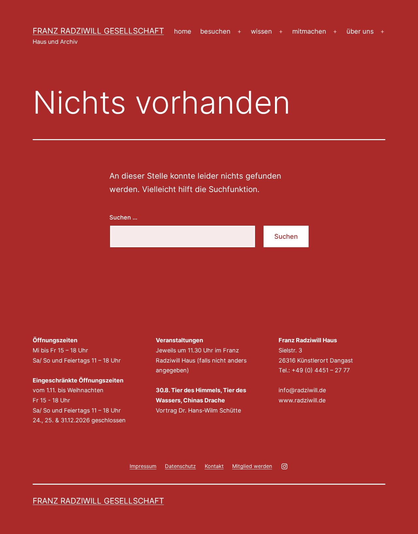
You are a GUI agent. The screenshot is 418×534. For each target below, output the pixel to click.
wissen (261, 31)
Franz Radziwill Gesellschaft (98, 31)
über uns (360, 31)
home (182, 31)
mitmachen (309, 31)
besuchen (215, 31)
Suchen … (123, 217)
